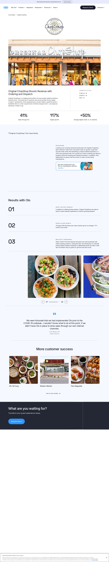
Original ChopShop (22, 15)
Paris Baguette (76, 386)
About (55, 7)
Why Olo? (14, 7)
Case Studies (11, 15)
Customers (100, 7)
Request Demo (16, 421)
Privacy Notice (95, 559)
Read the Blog (67, 1)
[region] (54, 557)
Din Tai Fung (14, 386)
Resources (47, 7)
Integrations (29, 7)
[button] (43, 302)
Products (20, 7)
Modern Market (46, 386)
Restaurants (38, 7)
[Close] (106, 557)
